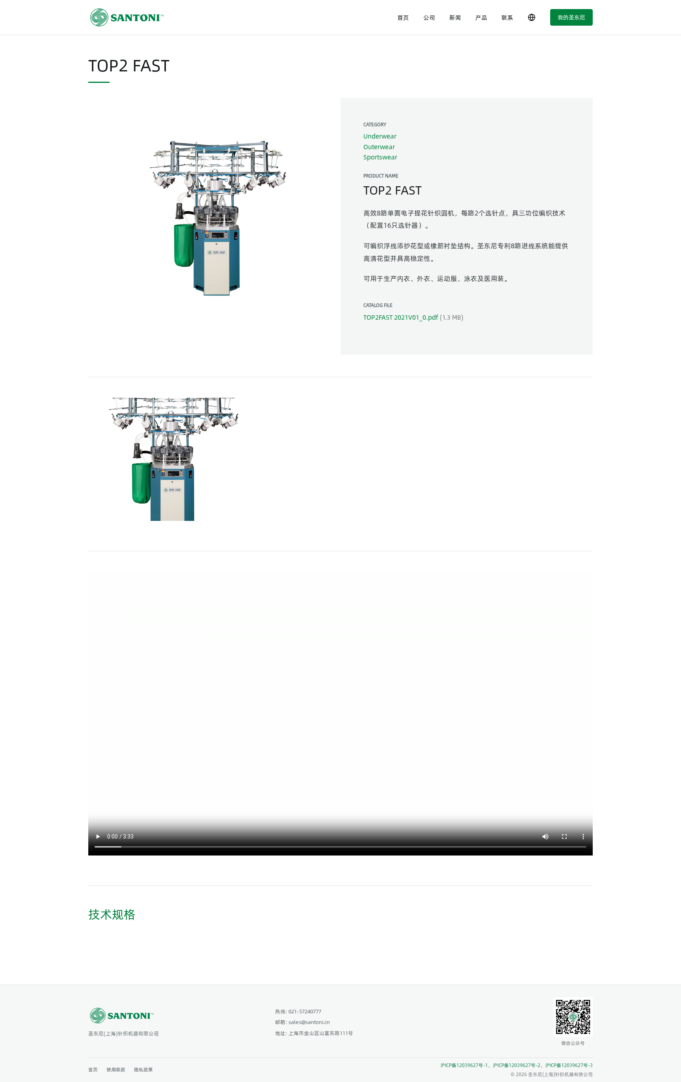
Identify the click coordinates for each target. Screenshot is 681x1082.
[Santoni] (129, 17)
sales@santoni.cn (309, 1022)
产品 (481, 17)
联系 (507, 17)
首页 (403, 17)
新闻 (455, 17)
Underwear (379, 136)
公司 (429, 17)
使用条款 (115, 1069)
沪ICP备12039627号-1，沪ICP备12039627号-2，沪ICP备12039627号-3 (516, 1065)
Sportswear (380, 157)
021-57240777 (304, 1011)
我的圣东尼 (571, 17)
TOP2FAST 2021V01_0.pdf (400, 317)
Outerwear (379, 147)
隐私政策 (143, 1069)
